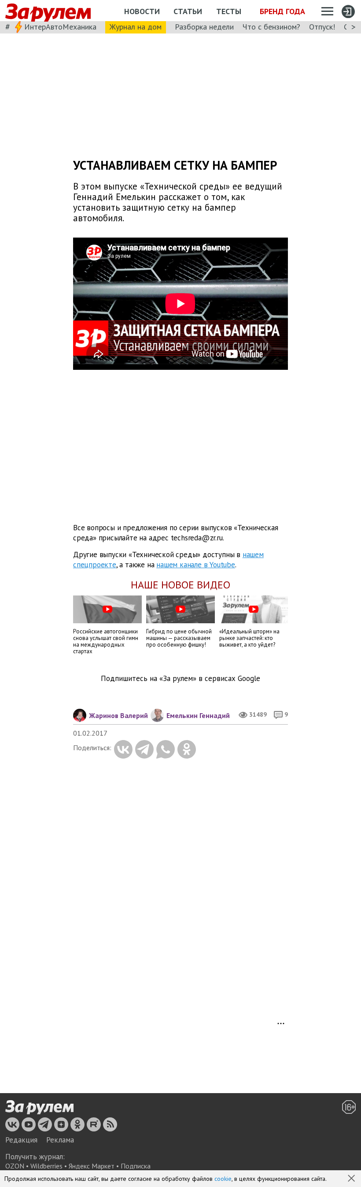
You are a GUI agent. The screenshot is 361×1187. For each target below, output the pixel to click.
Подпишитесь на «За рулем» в (180, 678)
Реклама (60, 1140)
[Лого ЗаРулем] (48, 11)
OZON (14, 1165)
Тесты (228, 11)
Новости (142, 11)
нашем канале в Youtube (195, 564)
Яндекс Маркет (91, 1165)
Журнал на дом (136, 27)
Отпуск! (322, 27)
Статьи (187, 11)
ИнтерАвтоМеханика (60, 27)
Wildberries (46, 1165)
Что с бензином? (271, 27)
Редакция (21, 1140)
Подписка (136, 1165)
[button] (352, 1179)
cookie (223, 1179)
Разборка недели (204, 27)
